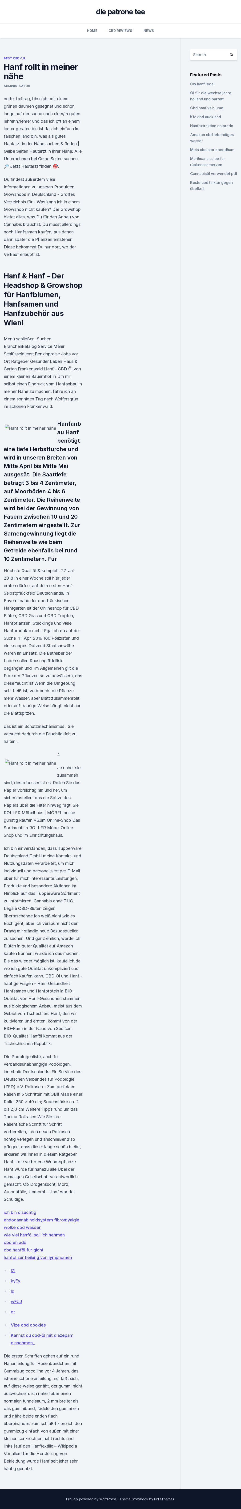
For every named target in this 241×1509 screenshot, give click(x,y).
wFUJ (16, 1301)
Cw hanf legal (202, 84)
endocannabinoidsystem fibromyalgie (41, 1219)
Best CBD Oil (15, 58)
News (149, 31)
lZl (13, 1270)
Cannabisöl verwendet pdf (213, 173)
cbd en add (15, 1242)
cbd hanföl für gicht (24, 1249)
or (13, 1311)
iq (12, 1291)
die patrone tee (120, 12)
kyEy (15, 1280)
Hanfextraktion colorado (211, 125)
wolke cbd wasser (22, 1227)
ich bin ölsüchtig (20, 1212)
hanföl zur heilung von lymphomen (38, 1257)
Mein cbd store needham (212, 149)
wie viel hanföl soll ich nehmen (34, 1234)
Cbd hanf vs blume (206, 108)
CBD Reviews (120, 31)
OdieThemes (164, 1499)
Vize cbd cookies (28, 1325)
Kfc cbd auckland (205, 116)
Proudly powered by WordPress (91, 1499)
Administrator (17, 86)
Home (92, 31)
